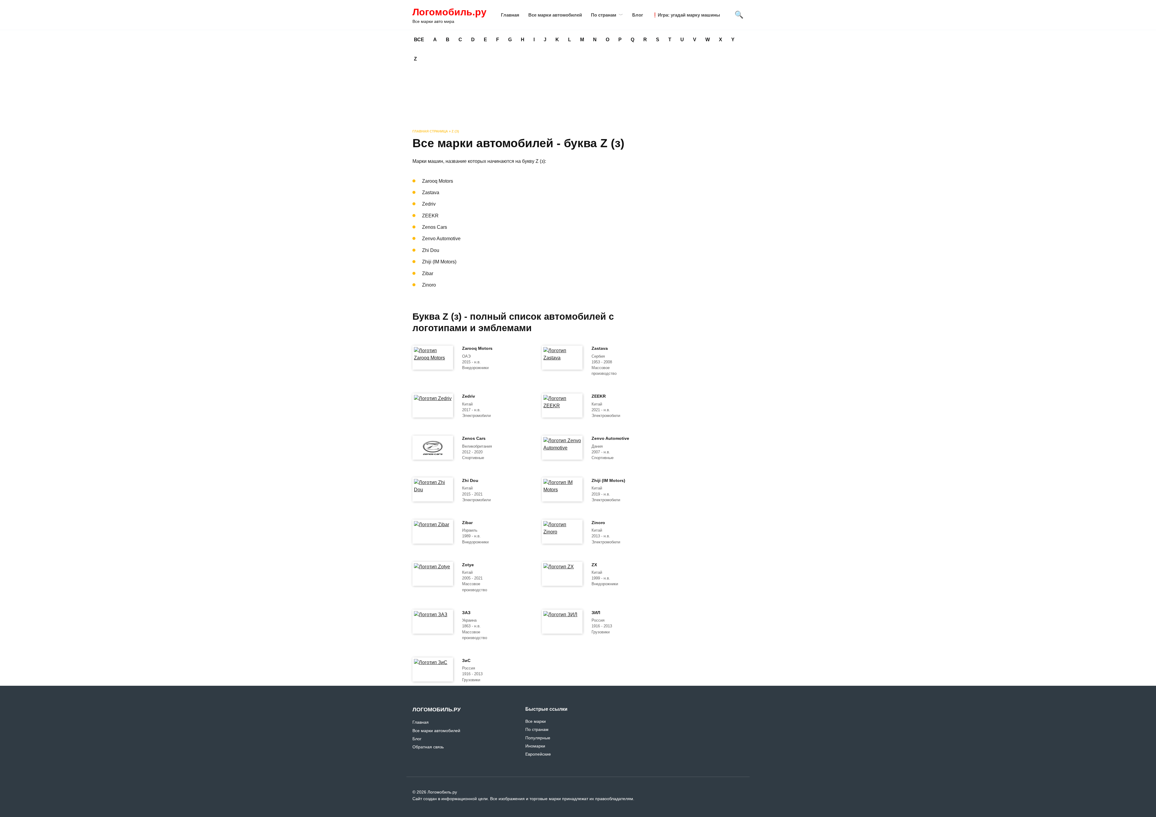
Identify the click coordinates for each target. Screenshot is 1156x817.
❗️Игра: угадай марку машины (686, 14)
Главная (510, 14)
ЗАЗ (466, 612)
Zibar (467, 522)
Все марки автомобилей (555, 14)
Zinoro (598, 522)
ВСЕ (419, 39)
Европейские (538, 754)
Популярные (537, 737)
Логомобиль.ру (449, 12)
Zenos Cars (474, 438)
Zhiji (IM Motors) (608, 480)
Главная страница (430, 131)
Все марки (535, 721)
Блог (637, 14)
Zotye (468, 564)
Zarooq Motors (477, 348)
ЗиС (466, 660)
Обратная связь (428, 746)
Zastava (600, 348)
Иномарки (535, 746)
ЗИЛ (596, 612)
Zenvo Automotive (610, 438)
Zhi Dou (470, 480)
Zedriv (468, 396)
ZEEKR (599, 396)
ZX (594, 564)
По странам (603, 14)
